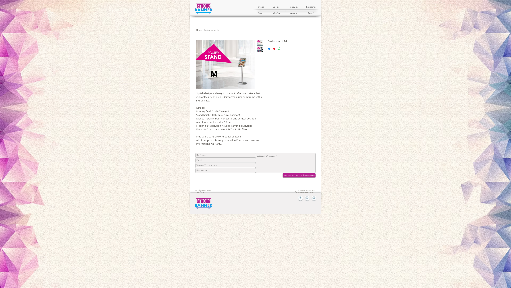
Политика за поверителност (305, 192)
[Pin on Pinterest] (274, 48)
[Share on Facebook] (269, 48)
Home (199, 30)
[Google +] (307, 198)
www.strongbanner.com (203, 190)
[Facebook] (300, 198)
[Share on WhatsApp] (279, 48)
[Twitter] (314, 198)
